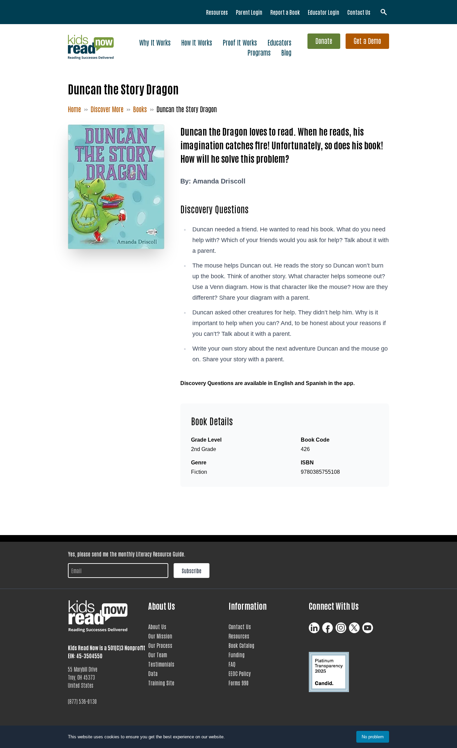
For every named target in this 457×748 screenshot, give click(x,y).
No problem (373, 736)
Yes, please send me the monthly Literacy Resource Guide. (126, 553)
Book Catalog (241, 645)
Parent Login (249, 12)
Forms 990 (239, 682)
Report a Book (285, 12)
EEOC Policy (240, 673)
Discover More (107, 108)
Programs (259, 52)
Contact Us (358, 12)
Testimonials (161, 664)
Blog (286, 52)
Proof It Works (240, 42)
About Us (157, 626)
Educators (279, 42)
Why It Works (155, 42)
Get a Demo (367, 40)
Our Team (157, 654)
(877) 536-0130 (82, 701)
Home (74, 108)
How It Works (196, 42)
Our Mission (160, 635)
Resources (217, 12)
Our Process (160, 645)
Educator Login (323, 12)
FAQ (232, 664)
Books (140, 108)
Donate (323, 40)
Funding (237, 654)
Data (153, 673)
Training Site (161, 682)
